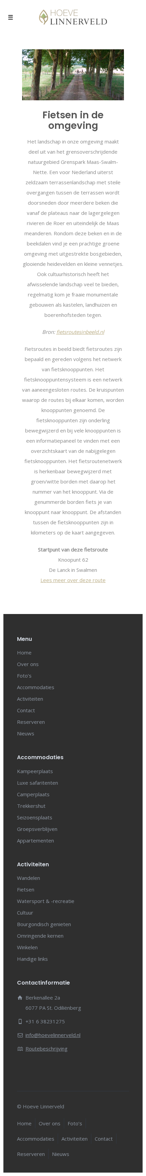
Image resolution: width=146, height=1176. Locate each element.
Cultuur (25, 912)
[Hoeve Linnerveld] (73, 17)
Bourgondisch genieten (44, 924)
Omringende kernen (40, 935)
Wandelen (28, 877)
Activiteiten (30, 698)
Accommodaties (35, 687)
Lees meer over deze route (73, 580)
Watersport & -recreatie (45, 901)
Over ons (28, 664)
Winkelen (27, 947)
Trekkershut (31, 805)
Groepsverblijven (37, 828)
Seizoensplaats (34, 817)
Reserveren (31, 721)
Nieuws (25, 733)
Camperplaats (33, 794)
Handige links (32, 958)
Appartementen (35, 840)
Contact (26, 710)
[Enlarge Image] (73, 74)
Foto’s (24, 675)
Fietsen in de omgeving (73, 120)
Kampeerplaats (35, 771)
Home (24, 652)
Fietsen (25, 889)
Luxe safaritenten (37, 782)
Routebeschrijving (46, 1048)
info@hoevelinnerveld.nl (52, 1035)
